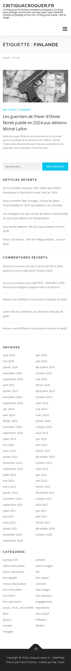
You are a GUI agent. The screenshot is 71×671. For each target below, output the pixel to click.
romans (25, 109)
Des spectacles (12, 601)
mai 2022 (8, 480)
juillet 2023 (9, 439)
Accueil (6, 57)
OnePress (59, 657)
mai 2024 (41, 409)
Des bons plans (12, 589)
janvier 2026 (10, 367)
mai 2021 (8, 516)
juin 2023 (41, 439)
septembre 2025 (13, 379)
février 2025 (43, 385)
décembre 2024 (45, 391)
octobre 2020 (44, 534)
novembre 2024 (12, 397)
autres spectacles (13, 572)
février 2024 (10, 421)
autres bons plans (14, 565)
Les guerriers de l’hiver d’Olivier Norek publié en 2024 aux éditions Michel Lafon (35, 122)
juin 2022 (41, 475)
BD (38, 572)
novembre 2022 (12, 463)
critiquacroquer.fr (28, 5)
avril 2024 (9, 415)
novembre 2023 (12, 427)
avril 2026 (41, 361)
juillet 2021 (9, 510)
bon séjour (42, 578)
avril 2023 (41, 445)
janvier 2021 (10, 528)
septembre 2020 (13, 540)
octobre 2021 (44, 498)
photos (7, 619)
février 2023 (43, 451)
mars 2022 (9, 486)
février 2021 (43, 522)
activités (41, 559)
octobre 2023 (44, 427)
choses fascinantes (14, 584)
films (6, 613)
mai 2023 (8, 445)
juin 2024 (8, 409)
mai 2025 (41, 379)
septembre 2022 (13, 469)
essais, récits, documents (18, 607)
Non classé (42, 613)
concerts (41, 584)
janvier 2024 (43, 421)
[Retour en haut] (35, 649)
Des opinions (44, 595)
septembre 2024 (13, 403)
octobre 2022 (44, 463)
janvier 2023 (10, 457)
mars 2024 (42, 415)
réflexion (41, 619)
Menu (65, 28)
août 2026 (9, 355)
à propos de (10, 559)
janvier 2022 (10, 492)
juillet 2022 (9, 475)
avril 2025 (9, 385)
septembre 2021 (13, 504)
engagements (44, 601)
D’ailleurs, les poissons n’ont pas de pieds (42, 299)
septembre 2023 (13, 433)
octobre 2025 (44, 373)
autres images (44, 565)
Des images (43, 589)
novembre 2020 (12, 534)
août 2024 (42, 403)
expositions (43, 607)
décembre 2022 (45, 457)
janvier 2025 (10, 391)
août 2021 (42, 504)
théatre (40, 625)
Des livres (10, 109)
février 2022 (43, 486)
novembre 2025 (12, 373)
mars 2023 (9, 451)
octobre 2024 (44, 397)
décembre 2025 (45, 367)
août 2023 (42, 433)
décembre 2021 (45, 492)
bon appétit (10, 578)
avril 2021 (41, 516)
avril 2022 (41, 480)
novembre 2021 (12, 498)
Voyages (8, 631)
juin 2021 (41, 510)
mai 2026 (8, 361)
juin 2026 (41, 355)
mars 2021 (9, 522)
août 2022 (42, 469)
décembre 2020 (45, 528)
